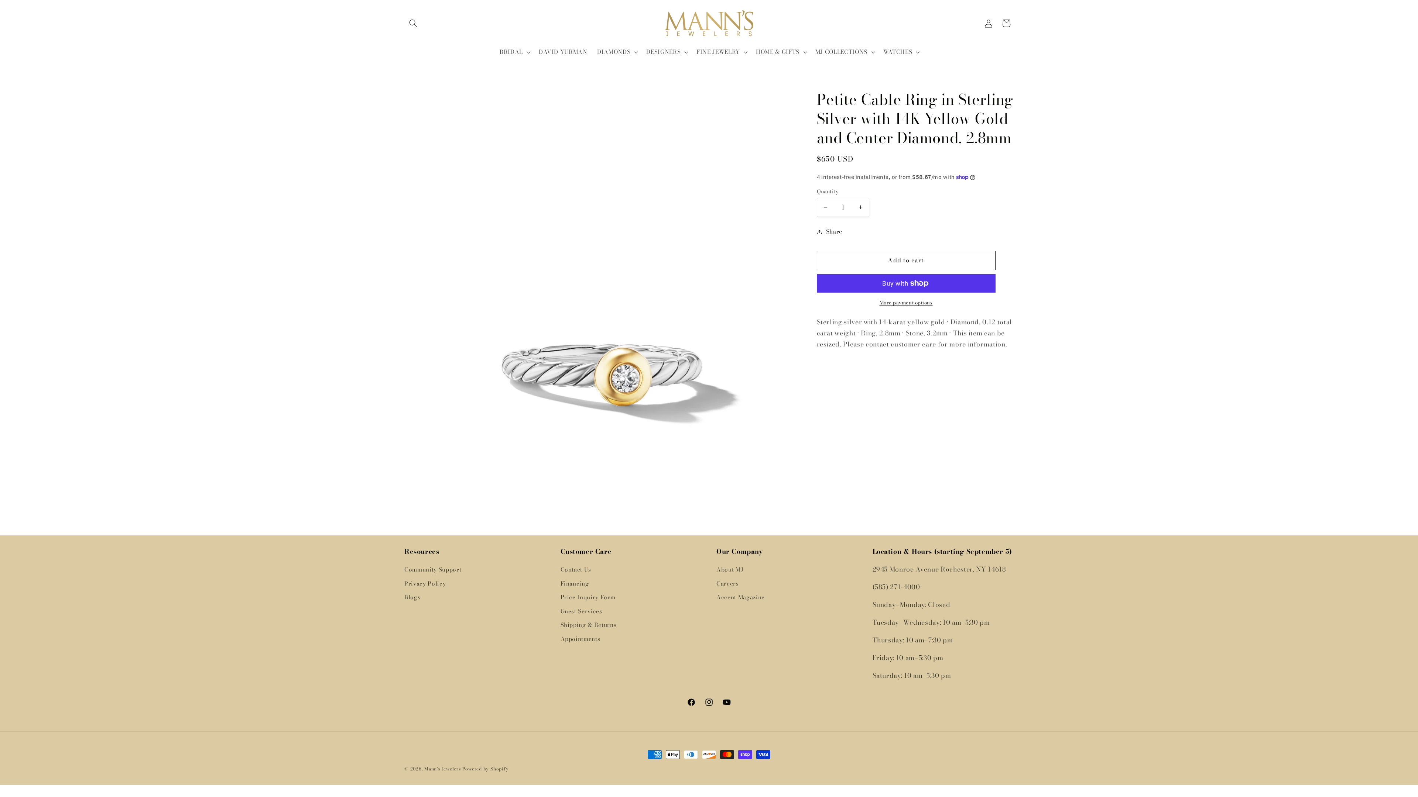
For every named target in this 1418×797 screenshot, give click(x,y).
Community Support (432, 569)
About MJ (729, 569)
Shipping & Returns (589, 625)
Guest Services (581, 611)
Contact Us (576, 569)
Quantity (828, 192)
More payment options (906, 302)
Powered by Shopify (485, 768)
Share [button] (834, 231)
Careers (727, 583)
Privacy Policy (425, 583)
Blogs (412, 597)
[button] (413, 23)
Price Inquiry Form (588, 597)
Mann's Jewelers (442, 768)
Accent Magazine (740, 597)
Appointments (580, 639)
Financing (575, 583)
